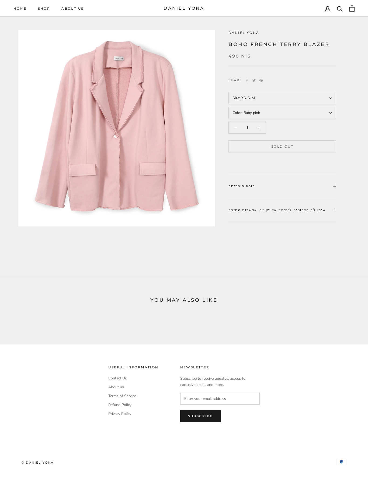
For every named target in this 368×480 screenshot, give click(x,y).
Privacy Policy (119, 413)
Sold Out (282, 147)
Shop (44, 8)
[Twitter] (254, 80)
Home (20, 8)
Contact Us (117, 378)
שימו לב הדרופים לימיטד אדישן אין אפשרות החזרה (277, 210)
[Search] (340, 8)
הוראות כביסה (241, 186)
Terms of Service (122, 396)
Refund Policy (119, 404)
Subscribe (200, 416)
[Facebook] (247, 80)
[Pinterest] (261, 80)
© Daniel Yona (38, 462)
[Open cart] (352, 8)
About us (72, 8)
